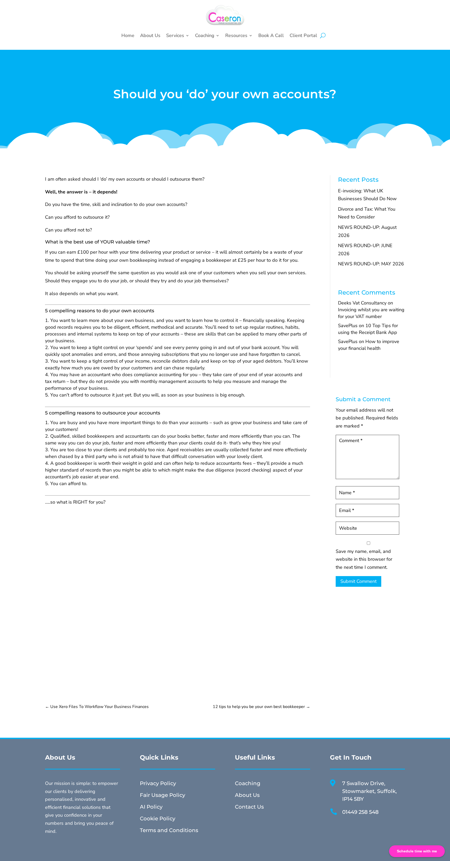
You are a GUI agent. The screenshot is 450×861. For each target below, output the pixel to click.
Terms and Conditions (169, 830)
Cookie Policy (157, 818)
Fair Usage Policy (162, 795)
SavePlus (348, 325)
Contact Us (249, 807)
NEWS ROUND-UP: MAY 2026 (371, 264)
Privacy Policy (158, 783)
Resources (236, 35)
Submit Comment (358, 581)
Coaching (204, 35)
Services (175, 35)
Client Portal (303, 35)
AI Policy (151, 807)
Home (127, 35)
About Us (150, 35)
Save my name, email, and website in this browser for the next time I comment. (364, 559)
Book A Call (271, 35)
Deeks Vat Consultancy (362, 303)
